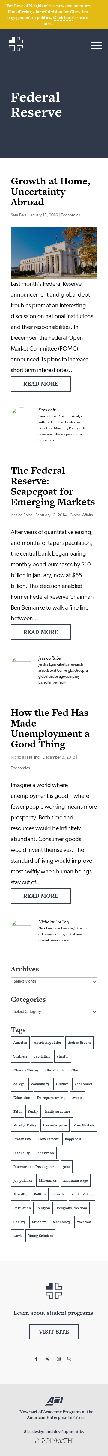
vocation (84, 1221)
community (40, 1084)
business (20, 1056)
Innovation (45, 1152)
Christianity (55, 1070)
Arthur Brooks (79, 1042)
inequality (22, 1152)
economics (83, 1084)
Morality (20, 1194)
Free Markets (84, 1125)
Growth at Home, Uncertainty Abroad (50, 191)
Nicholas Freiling (25, 757)
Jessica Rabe (21, 515)
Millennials (48, 1180)
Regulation (22, 1208)
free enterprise (55, 1125)
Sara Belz (18, 215)
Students (39, 1221)
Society (20, 1221)
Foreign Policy (25, 1125)
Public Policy (81, 1194)
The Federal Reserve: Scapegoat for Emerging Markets (53, 486)
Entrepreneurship (51, 1097)
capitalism (42, 1056)
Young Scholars (40, 1235)
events (77, 1097)
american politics (48, 1042)
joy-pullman (23, 1180)
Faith (18, 1111)
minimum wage (75, 1180)
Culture (62, 1084)
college (19, 1084)
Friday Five (23, 1139)
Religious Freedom (72, 1208)
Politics (40, 1194)
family (33, 1111)
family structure (57, 1111)
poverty (58, 1194)
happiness (73, 1139)
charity (62, 1056)
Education (22, 1097)
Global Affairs (81, 515)
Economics (70, 215)
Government (48, 1139)
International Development (35, 1166)
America (20, 1042)
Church (77, 1070)
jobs (66, 1166)
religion (44, 1208)
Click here (63, 17)
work (18, 1235)
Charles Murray (26, 1070)
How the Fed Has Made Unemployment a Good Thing (50, 728)
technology (61, 1221)
